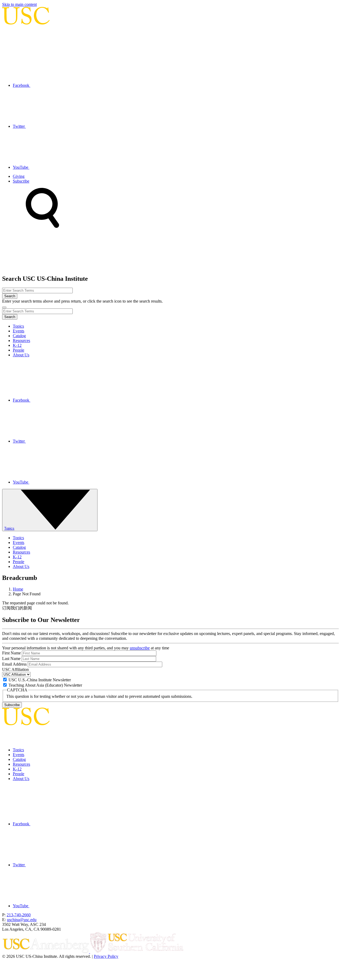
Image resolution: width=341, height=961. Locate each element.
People (18, 350)
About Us (21, 355)
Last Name (11, 658)
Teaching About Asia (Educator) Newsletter (45, 685)
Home (18, 589)
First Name (11, 653)
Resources (21, 340)
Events (18, 331)
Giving (19, 176)
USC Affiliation (15, 669)
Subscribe (21, 181)
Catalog (19, 335)
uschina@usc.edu (21, 919)
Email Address (14, 664)
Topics (18, 326)
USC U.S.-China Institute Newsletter (40, 680)
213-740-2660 (19, 915)
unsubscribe (140, 648)
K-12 (17, 345)
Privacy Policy (106, 956)
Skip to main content (19, 4)
